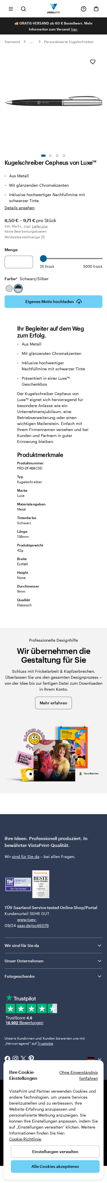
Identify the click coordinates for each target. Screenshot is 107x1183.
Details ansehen (20, 207)
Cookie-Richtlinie (25, 1139)
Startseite (12, 42)
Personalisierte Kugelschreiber (69, 42)
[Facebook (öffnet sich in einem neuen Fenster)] (7, 1059)
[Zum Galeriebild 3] (57, 155)
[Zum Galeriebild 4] (63, 155)
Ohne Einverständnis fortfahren (78, 1075)
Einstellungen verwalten (55, 1151)
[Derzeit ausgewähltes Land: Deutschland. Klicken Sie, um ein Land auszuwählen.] (95, 1059)
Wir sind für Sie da (22, 945)
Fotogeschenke (20, 976)
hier (74, 29)
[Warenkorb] (96, 9)
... (31, 41)
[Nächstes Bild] (99, 101)
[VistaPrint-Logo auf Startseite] (53, 9)
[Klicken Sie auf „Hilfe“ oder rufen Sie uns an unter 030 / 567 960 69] (83, 9)
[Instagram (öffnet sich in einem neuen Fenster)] (15, 1059)
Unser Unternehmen (24, 960)
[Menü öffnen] (11, 8)
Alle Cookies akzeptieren (55, 1166)
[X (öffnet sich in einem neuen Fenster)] (23, 1059)
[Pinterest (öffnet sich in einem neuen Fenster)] (31, 1059)
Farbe (27, 278)
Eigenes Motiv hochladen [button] (49, 301)
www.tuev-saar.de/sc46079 (26, 922)
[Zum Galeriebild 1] (43, 155)
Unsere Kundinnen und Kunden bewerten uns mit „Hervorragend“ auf (45, 1040)
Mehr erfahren (53, 702)
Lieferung (40, 226)
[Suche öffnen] (23, 8)
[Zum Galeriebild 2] (50, 155)
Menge (11, 249)
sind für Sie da (25, 856)
